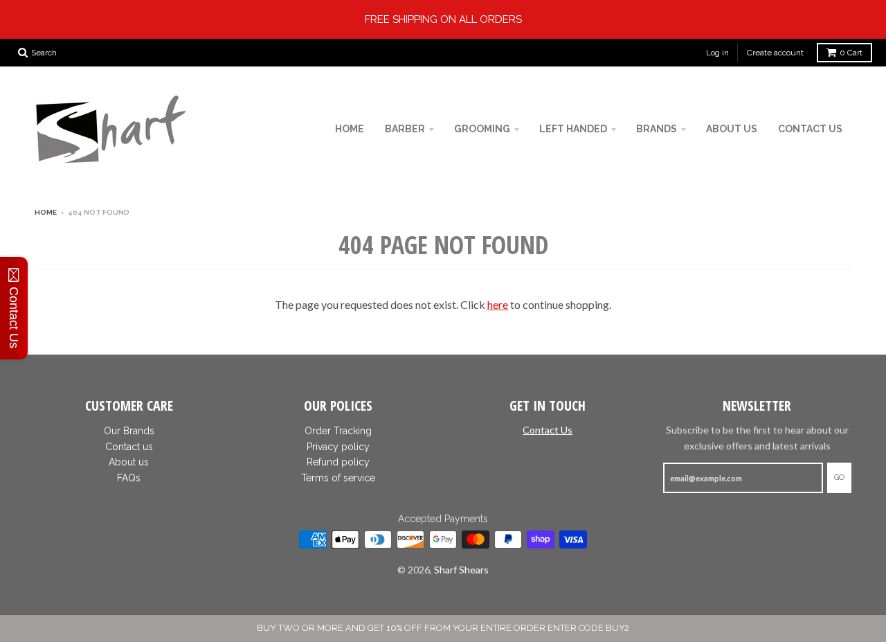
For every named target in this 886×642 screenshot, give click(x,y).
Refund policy (338, 461)
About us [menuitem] (731, 128)
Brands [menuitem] (656, 128)
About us (129, 461)
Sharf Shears (461, 570)
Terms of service (338, 477)
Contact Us (547, 430)
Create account (775, 52)
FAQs (129, 477)
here (497, 304)
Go (839, 477)
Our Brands (129, 430)
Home (46, 212)
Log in (717, 52)
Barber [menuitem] (405, 128)
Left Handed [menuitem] (573, 128)
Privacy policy (338, 446)
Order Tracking (338, 430)
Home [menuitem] (349, 128)
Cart (851, 52)
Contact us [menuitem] (810, 128)
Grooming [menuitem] (482, 128)
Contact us (129, 446)
